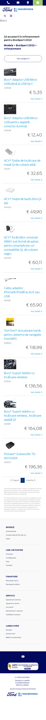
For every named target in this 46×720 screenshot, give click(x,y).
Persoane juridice (13, 584)
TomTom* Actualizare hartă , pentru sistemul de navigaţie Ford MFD (23, 334)
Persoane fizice (12, 580)
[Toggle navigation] (11, 15)
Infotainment (12, 48)
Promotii (9, 554)
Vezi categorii (22, 59)
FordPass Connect (13, 614)
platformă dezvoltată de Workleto (23, 689)
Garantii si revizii (12, 603)
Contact (9, 565)
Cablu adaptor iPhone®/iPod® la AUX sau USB (22, 292)
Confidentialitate (22, 683)
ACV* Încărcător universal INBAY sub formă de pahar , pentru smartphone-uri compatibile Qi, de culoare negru (22, 245)
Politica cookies (22, 685)
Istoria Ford (10, 634)
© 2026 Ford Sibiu (22, 677)
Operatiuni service (13, 600)
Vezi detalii (36, 99)
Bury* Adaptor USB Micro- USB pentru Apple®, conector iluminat (21, 122)
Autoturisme (11, 531)
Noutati (9, 630)
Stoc (8, 561)
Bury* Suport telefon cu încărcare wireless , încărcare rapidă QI (22, 415)
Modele (8, 45)
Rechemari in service (14, 611)
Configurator (11, 558)
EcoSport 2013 (25, 45)
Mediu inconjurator (13, 637)
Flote (8, 539)
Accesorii (9, 607)
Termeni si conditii (22, 680)
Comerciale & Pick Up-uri (16, 535)
